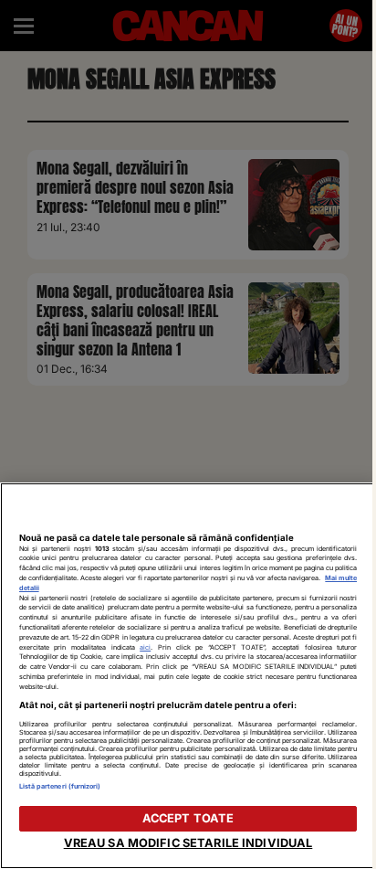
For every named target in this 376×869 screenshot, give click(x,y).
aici (145, 647)
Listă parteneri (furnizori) (60, 786)
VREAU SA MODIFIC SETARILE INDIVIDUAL (188, 843)
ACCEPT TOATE (188, 818)
